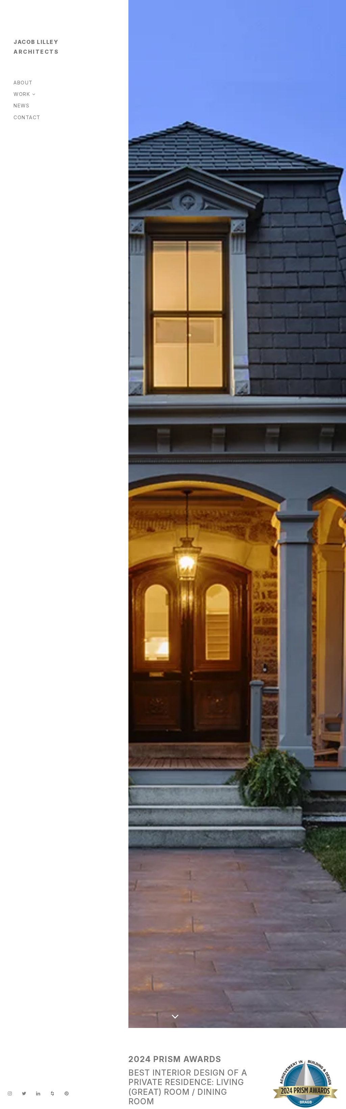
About (23, 82)
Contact (27, 117)
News (21, 105)
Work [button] (23, 94)
